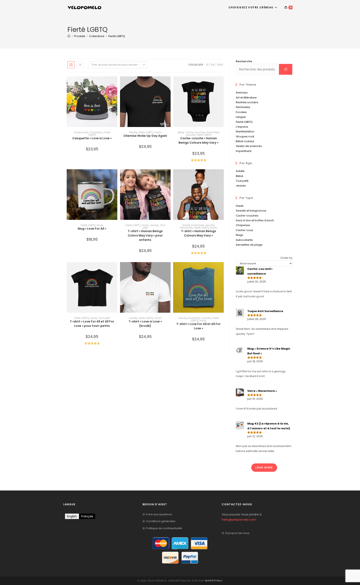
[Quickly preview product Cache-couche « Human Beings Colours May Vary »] (222, 84)
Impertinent (243, 151)
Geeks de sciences (249, 146)
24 (212, 64)
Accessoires (81, 132)
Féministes (186, 227)
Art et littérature (246, 98)
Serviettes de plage (249, 245)
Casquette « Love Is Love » (92, 138)
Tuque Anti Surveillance (265, 311)
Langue (241, 117)
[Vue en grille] (71, 64)
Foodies (241, 112)
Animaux (242, 93)
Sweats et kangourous (251, 211)
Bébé (181, 132)
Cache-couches (195, 132)
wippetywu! (213, 580)
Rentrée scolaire (247, 102)
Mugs (100, 225)
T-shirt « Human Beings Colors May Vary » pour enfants (145, 235)
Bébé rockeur (245, 141)
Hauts (157, 132)
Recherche (244, 61)
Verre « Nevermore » (262, 391)
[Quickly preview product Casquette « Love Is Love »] (115, 84)
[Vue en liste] (80, 64)
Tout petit (104, 318)
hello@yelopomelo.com (239, 520)
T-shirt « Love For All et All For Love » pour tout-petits (92, 323)
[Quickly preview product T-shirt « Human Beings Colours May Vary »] (222, 176)
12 (207, 64)
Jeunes (154, 225)
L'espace (242, 127)
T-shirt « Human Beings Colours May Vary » (198, 233)
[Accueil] (69, 36)
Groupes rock (245, 136)
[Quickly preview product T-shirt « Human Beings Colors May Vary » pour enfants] (168, 176)
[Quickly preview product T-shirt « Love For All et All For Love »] (222, 269)
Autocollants (244, 240)
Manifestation (245, 131)
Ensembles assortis (203, 225)
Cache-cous (244, 230)
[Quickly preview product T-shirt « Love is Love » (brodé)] (168, 269)
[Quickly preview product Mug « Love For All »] (115, 176)
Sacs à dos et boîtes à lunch (255, 220)
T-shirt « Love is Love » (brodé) (145, 323)
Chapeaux (96, 132)
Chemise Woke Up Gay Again (145, 136)
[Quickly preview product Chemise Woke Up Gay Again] (168, 84)
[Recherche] (285, 69)
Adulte (133, 132)
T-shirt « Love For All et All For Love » (198, 326)
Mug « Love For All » (92, 229)
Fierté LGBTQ (116, 36)
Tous (219, 64)
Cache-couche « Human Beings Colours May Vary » (198, 140)
